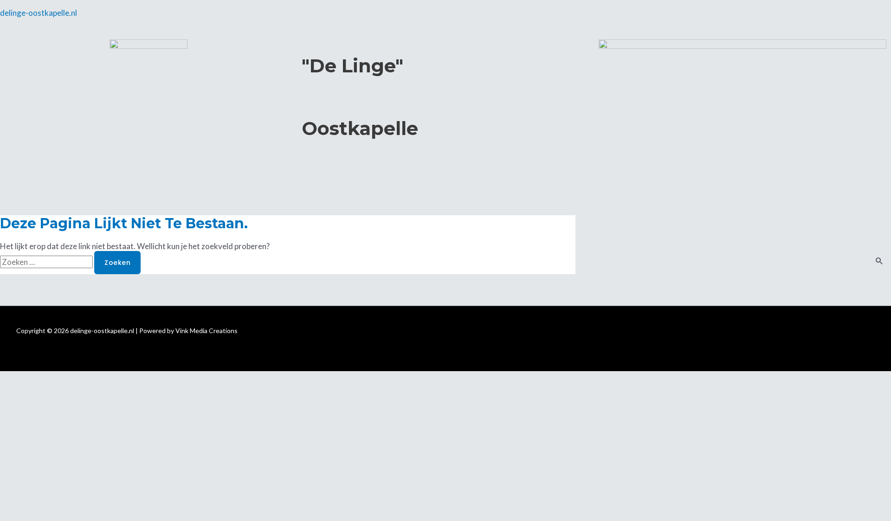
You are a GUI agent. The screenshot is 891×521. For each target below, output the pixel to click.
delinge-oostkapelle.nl (38, 13)
